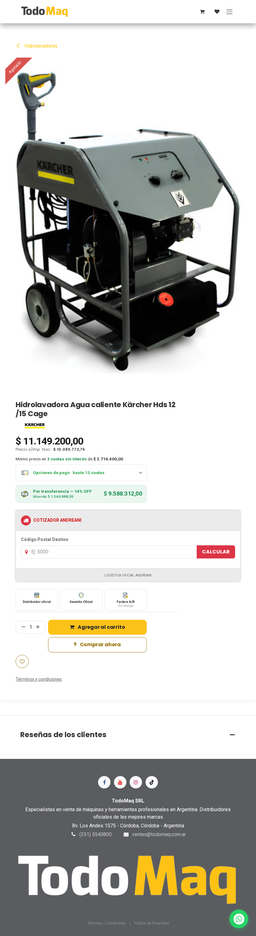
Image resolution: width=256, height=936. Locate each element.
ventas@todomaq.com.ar (159, 834)
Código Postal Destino (44, 539)
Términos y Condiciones (107, 923)
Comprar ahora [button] (100, 644)
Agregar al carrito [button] (101, 627)
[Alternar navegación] (229, 11)
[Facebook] (104, 782)
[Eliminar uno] (22, 627)
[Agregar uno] (39, 627)
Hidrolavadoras (40, 46)
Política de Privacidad (151, 923)
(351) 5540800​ (95, 834)
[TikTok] (151, 782)
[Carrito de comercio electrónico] (202, 11)
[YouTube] (120, 782)
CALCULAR (216, 551)
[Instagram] (136, 782)
